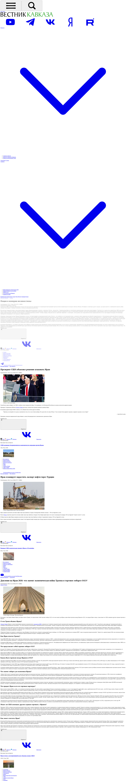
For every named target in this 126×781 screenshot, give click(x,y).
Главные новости (7, 155)
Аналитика (3, 160)
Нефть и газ (5, 292)
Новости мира (6, 460)
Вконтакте (38, 348)
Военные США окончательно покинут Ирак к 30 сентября (17, 548)
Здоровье (23, 296)
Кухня (27, 296)
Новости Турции (7, 563)
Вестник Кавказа (4, 297)
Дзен (3, 348)
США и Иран (6, 467)
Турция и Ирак (6, 571)
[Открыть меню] (11, 6)
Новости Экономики (7, 564)
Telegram (14, 348)
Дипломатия (6, 773)
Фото (17, 296)
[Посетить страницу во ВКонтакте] (50, 26)
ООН (4, 779)
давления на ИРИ (37, 624)
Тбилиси (5, 358)
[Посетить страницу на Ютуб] (10, 26)
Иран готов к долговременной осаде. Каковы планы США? (18, 755)
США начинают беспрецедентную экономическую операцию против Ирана (22, 445)
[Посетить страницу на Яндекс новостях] (70, 26)
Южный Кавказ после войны (9, 290)
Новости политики (7, 355)
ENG (4, 11)
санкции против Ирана (8, 777)
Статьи (7, 160)
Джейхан (5, 568)
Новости (8, 348)
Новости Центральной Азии (9, 158)
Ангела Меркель (7, 359)
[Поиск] (32, 6)
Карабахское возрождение (6, 296)
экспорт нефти (6, 569)
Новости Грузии (6, 353)
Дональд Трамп (19, 407)
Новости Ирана (6, 770)
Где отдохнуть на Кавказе (9, 293)
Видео (19, 296)
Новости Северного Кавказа (9, 157)
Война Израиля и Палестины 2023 (11, 289)
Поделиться (23, 338)
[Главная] (27, 16)
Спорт (13, 296)
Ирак (4, 566)
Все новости (12, 366)
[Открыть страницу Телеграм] (30, 26)
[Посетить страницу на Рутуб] (90, 26)
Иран (4, 463)
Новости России (6, 354)
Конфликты (5, 356)
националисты (6, 360)
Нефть (4, 565)
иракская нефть (6, 570)
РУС (2, 11)
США (4, 465)
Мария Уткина (4, 584)
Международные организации (10, 775)
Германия (5, 780)
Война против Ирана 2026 (9, 468)
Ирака (5, 514)
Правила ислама (6, 294)
